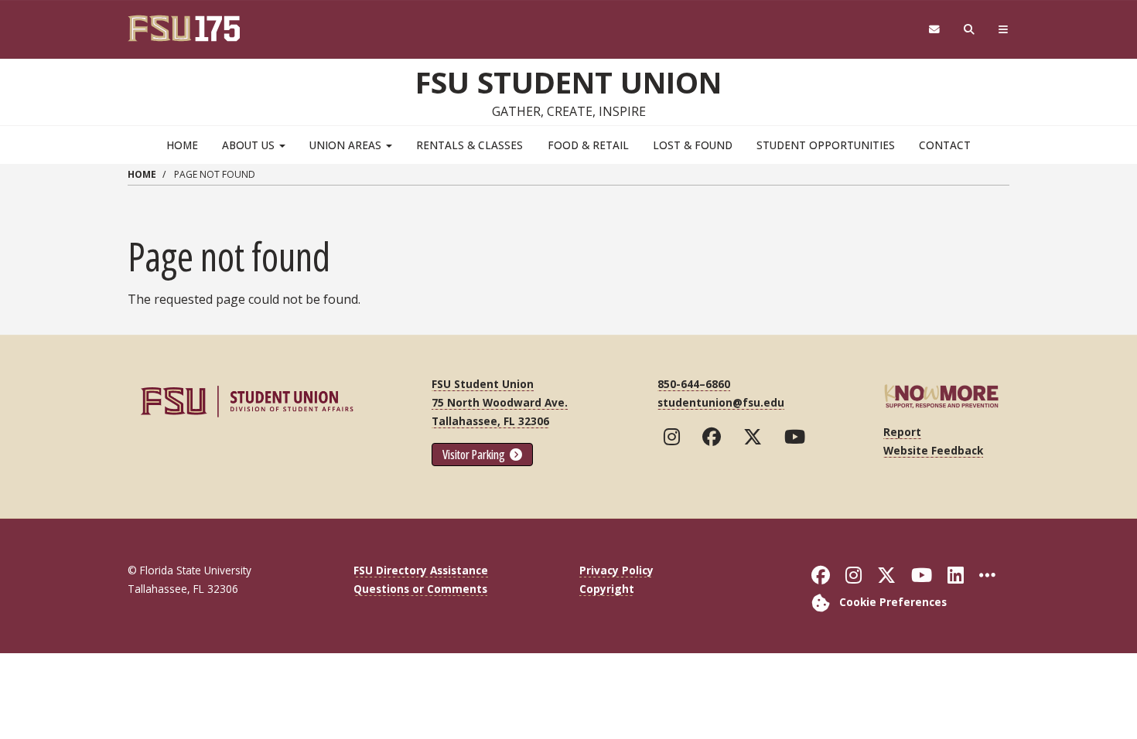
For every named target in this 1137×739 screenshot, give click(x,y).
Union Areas (346, 145)
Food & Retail (588, 145)
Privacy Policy (616, 570)
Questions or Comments (420, 588)
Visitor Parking (474, 454)
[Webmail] (934, 29)
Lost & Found (692, 145)
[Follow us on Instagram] (675, 436)
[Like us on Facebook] (715, 436)
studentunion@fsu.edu (720, 402)
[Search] (969, 29)
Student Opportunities (825, 145)
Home (182, 145)
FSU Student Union (568, 82)
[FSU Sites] (1003, 29)
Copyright (606, 588)
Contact (945, 145)
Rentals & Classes (469, 145)
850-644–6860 (693, 383)
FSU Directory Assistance (420, 570)
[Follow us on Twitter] (756, 436)
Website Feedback (933, 450)
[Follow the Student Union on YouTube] (798, 436)
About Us (250, 145)
